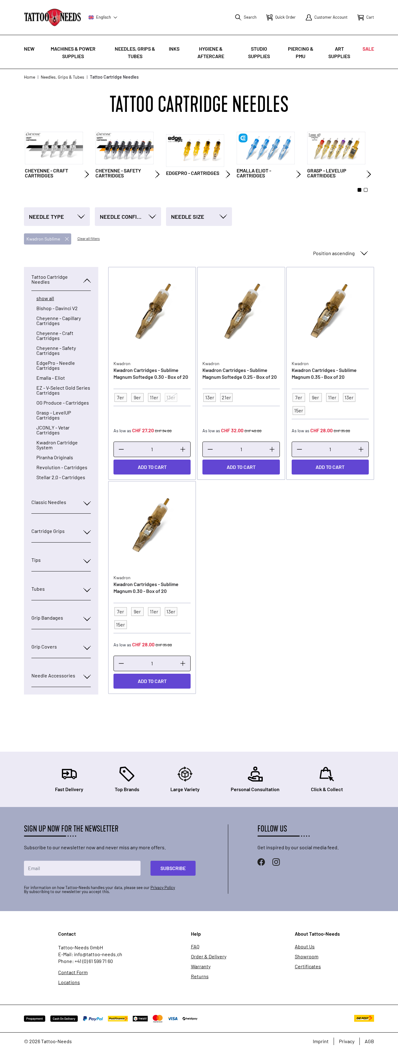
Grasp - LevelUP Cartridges (53, 415)
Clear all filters (88, 238)
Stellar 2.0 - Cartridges (60, 477)
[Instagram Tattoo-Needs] (276, 862)
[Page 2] (366, 190)
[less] (121, 449)
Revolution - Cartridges (61, 467)
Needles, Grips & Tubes (62, 77)
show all (45, 298)
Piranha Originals (54, 457)
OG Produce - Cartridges (62, 402)
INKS (174, 49)
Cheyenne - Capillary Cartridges (58, 321)
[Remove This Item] (67, 239)
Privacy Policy (162, 887)
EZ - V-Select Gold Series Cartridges (63, 390)
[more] (182, 449)
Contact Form (73, 972)
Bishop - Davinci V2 (57, 308)
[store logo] (52, 17)
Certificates (308, 966)
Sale (368, 49)
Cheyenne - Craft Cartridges (54, 336)
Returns (200, 976)
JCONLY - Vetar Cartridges (53, 430)
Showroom (306, 956)
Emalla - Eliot (50, 377)
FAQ (195, 946)
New (29, 49)
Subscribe (173, 868)
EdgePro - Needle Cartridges (55, 365)
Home (29, 77)
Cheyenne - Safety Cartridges (56, 350)
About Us (305, 946)
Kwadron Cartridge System (57, 445)
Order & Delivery (208, 956)
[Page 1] (359, 190)
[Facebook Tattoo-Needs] (261, 862)
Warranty (201, 966)
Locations (69, 982)
